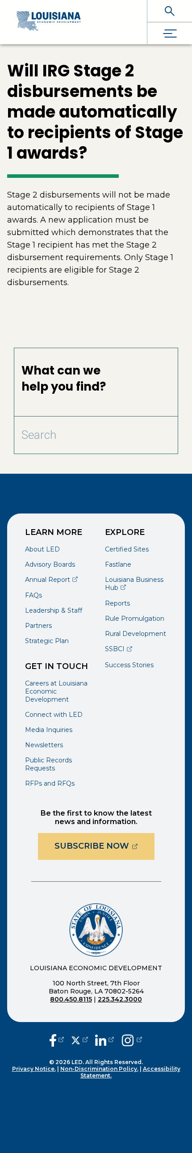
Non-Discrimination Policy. (99, 1068)
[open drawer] (169, 33)
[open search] (169, 11)
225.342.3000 (120, 999)
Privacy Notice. (34, 1068)
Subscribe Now (104, 846)
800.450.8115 (71, 999)
